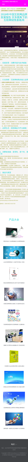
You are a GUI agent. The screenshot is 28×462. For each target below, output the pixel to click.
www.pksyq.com (15, 453)
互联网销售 (22, 453)
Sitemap (14, 456)
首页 (8, 8)
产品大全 (13, 8)
